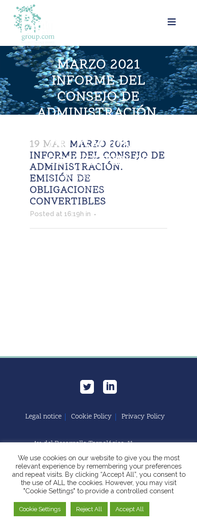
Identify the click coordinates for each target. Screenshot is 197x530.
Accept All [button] (129, 509)
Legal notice (43, 417)
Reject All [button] (89, 509)
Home (48, 177)
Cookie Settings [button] (39, 509)
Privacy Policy (143, 417)
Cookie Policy (91, 417)
